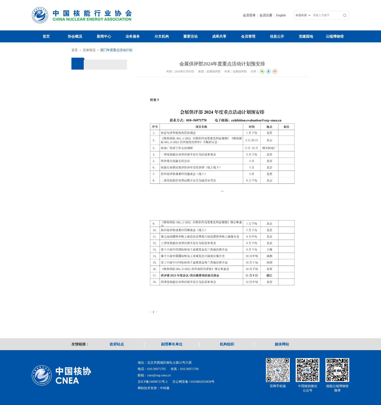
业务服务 (133, 36)
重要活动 (190, 36)
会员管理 (248, 36)
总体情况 (89, 50)
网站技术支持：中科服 (153, 388)
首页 (46, 36)
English (281, 15)
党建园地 (306, 36)
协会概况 (75, 36)
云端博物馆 (335, 36)
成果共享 (219, 36)
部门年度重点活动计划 (116, 50)
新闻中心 (104, 36)
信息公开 (277, 36)
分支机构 (162, 36)
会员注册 (266, 15)
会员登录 (249, 15)
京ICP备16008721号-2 (152, 381)
